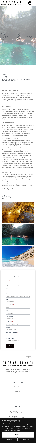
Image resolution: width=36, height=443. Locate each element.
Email (8, 288)
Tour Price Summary (12, 332)
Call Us (15, 411)
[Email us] (9, 417)
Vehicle (8, 327)
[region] (18, 430)
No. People (9, 321)
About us (17, 391)
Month (8, 299)
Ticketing (17, 387)
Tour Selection (10, 316)
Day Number (10, 304)
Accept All (18, 434)
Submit (9, 346)
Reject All (26, 439)
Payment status (10, 338)
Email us (14, 416)
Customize (9, 439)
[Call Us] (11, 412)
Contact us (18, 395)
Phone (8, 293)
